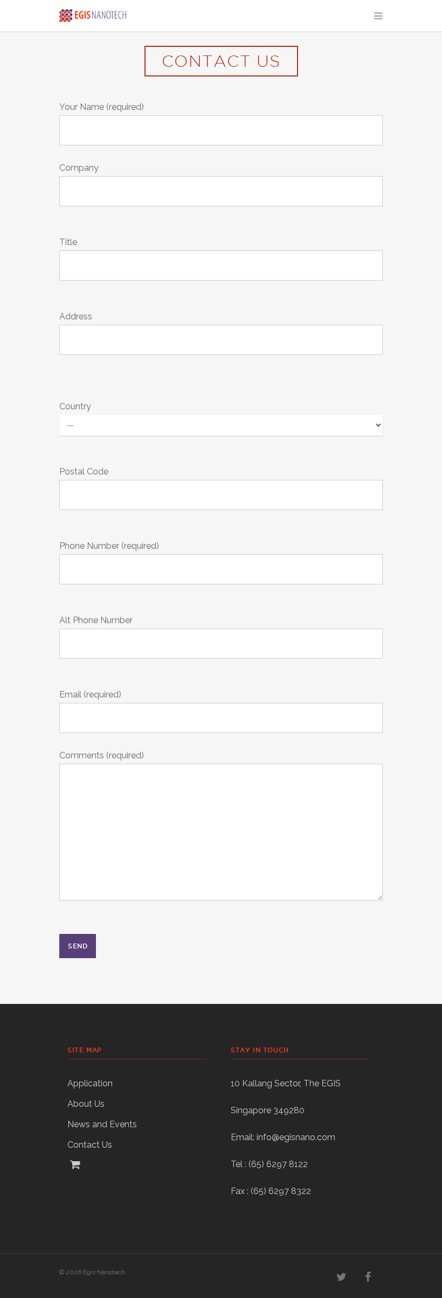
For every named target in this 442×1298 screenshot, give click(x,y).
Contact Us (89, 1145)
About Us (86, 1104)
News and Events (102, 1124)
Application (90, 1083)
